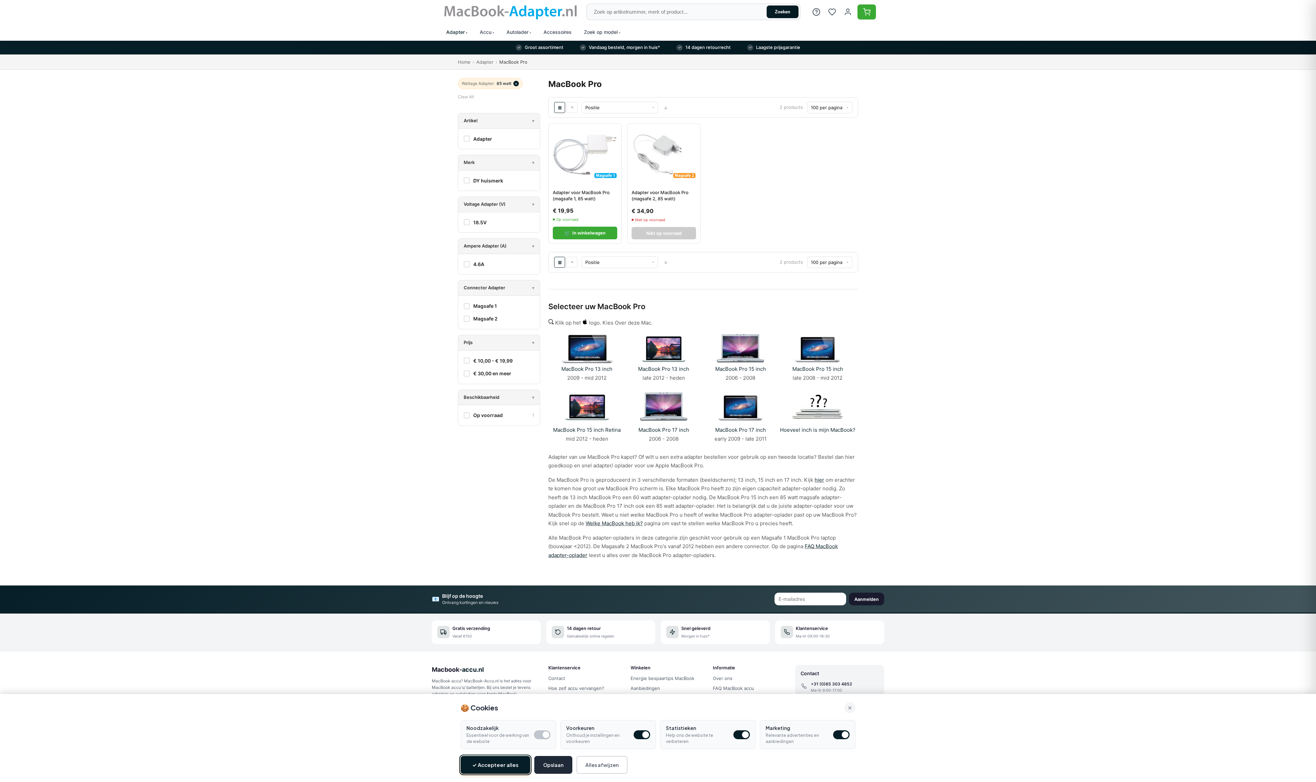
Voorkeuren (580, 728)
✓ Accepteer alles (495, 764)
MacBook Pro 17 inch (663, 430)
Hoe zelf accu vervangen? (576, 688)
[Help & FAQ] (816, 12)
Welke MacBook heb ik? (614, 523)
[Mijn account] (847, 12)
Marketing (778, 728)
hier (819, 480)
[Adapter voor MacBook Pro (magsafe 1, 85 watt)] (585, 154)
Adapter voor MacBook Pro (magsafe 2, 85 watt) (660, 195)
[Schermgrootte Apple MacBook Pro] (817, 420)
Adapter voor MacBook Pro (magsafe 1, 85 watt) (581, 195)
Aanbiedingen (645, 688)
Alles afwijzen (602, 765)
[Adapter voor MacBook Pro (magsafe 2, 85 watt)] (664, 154)
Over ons (722, 678)
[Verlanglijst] (832, 12)
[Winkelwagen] (866, 12)
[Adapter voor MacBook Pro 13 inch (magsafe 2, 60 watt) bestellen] (664, 348)
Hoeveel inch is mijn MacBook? (817, 430)
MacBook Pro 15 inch (740, 369)
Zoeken (782, 11)
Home (464, 62)
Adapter (485, 62)
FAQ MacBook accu (733, 688)
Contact (556, 678)
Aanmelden (866, 599)
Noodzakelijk (482, 728)
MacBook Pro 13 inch (586, 369)
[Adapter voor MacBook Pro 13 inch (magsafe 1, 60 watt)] (587, 348)
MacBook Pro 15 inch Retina (587, 430)
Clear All (466, 96)
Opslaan (553, 765)
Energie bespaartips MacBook (662, 678)
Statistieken (681, 728)
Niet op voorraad (664, 233)
